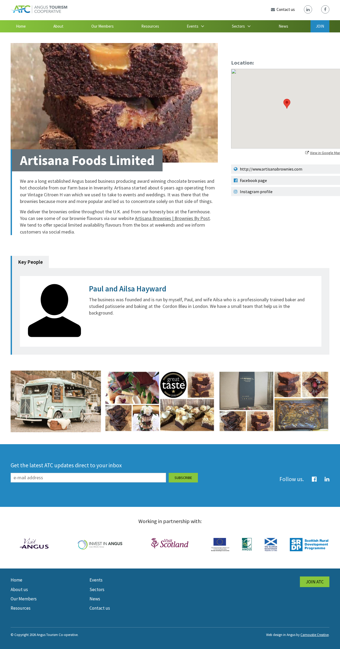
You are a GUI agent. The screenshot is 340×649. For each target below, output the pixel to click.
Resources (150, 26)
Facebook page (253, 180)
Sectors (238, 26)
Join (320, 26)
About (58, 26)
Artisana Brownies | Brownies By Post (172, 218)
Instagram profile (256, 191)
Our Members (102, 26)
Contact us (100, 608)
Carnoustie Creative (314, 635)
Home (21, 26)
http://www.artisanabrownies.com (270, 169)
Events (192, 26)
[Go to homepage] (39, 12)
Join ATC (315, 582)
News (283, 26)
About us (19, 589)
